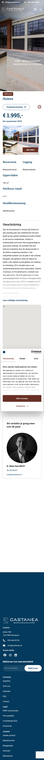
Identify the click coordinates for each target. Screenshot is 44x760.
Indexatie (6, 691)
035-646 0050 (33, 2)
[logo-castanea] (13, 9)
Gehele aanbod (9, 735)
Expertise (6, 681)
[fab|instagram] (10, 655)
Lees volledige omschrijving (15, 300)
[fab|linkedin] (15, 655)
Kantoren (6, 751)
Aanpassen (20, 406)
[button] (35, 9)
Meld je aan (33, 668)
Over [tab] (36, 358)
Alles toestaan (22, 398)
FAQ (4, 696)
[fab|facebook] (5, 655)
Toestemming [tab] (8, 358)
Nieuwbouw (8, 756)
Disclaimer (7, 726)
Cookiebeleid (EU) (10, 721)
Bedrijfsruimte (8, 740)
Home (18, 61)
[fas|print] (39, 107)
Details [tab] (22, 358)
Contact (6, 701)
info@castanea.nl (12, 2)
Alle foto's (30, 150)
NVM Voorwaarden (10, 711)
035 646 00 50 (13, 640)
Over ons (6, 686)
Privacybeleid (8, 716)
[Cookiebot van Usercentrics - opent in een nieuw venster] (31, 352)
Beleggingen (8, 746)
